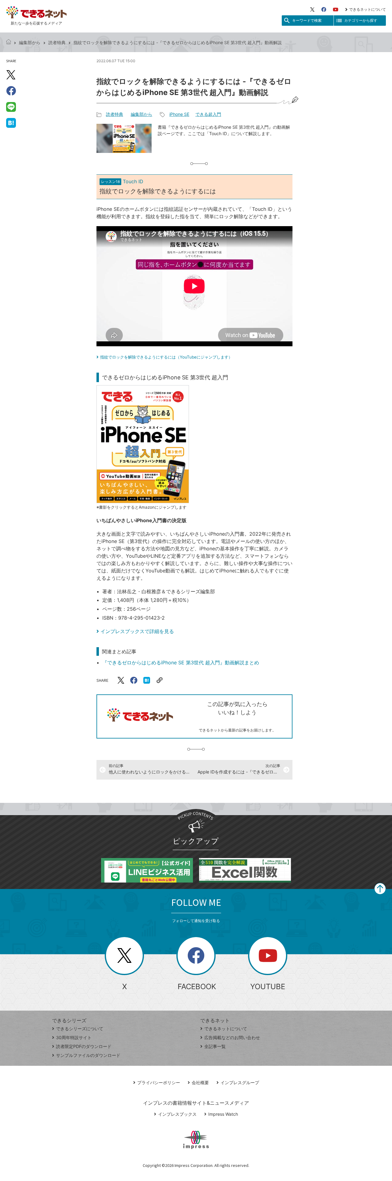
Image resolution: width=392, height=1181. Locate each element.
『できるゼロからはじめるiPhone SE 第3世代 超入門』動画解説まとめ (180, 662)
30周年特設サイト (74, 1037)
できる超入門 (208, 114)
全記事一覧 (215, 1046)
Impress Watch (223, 1114)
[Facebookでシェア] (11, 91)
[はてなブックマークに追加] (11, 122)
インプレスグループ (240, 1082)
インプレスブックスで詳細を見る (137, 631)
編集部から (29, 42)
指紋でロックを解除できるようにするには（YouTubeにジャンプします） (166, 357)
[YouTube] (335, 9)
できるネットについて (367, 9)
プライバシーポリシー (158, 1082)
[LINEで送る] (11, 107)
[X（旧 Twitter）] (312, 9)
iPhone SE (179, 114)
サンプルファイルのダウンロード (88, 1055)
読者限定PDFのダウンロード (83, 1046)
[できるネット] (8, 42)
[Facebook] (323, 9)
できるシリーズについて (79, 1028)
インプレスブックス (177, 1114)
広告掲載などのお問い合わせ (232, 1037)
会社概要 (200, 1082)
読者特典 (57, 42)
